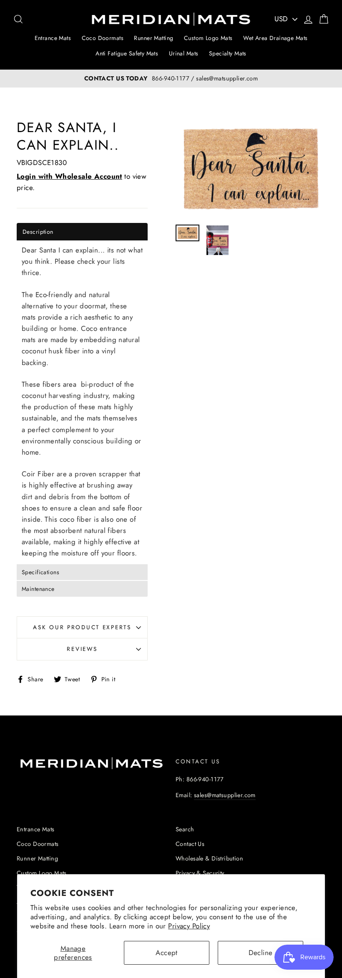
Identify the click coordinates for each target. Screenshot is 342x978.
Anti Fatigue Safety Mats (127, 53)
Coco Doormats (103, 38)
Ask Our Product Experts (82, 627)
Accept (167, 953)
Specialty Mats (227, 53)
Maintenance (38, 589)
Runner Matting (153, 38)
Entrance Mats (53, 38)
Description (38, 232)
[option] (171, 78)
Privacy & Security (200, 873)
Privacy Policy (189, 926)
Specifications (40, 572)
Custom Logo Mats (208, 38)
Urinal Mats (184, 53)
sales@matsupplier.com (225, 795)
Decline (261, 953)
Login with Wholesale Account (69, 176)
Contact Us (190, 844)
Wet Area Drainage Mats (275, 38)
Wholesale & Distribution (209, 858)
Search (185, 829)
